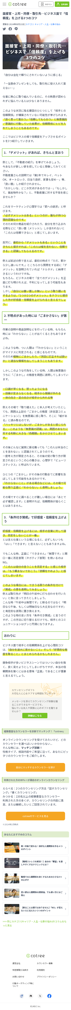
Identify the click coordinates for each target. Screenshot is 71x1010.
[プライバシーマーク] (21, 996)
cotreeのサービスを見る (35, 816)
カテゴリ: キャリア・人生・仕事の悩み (43, 24)
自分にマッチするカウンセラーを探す (35, 767)
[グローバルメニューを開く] (4, 4)
